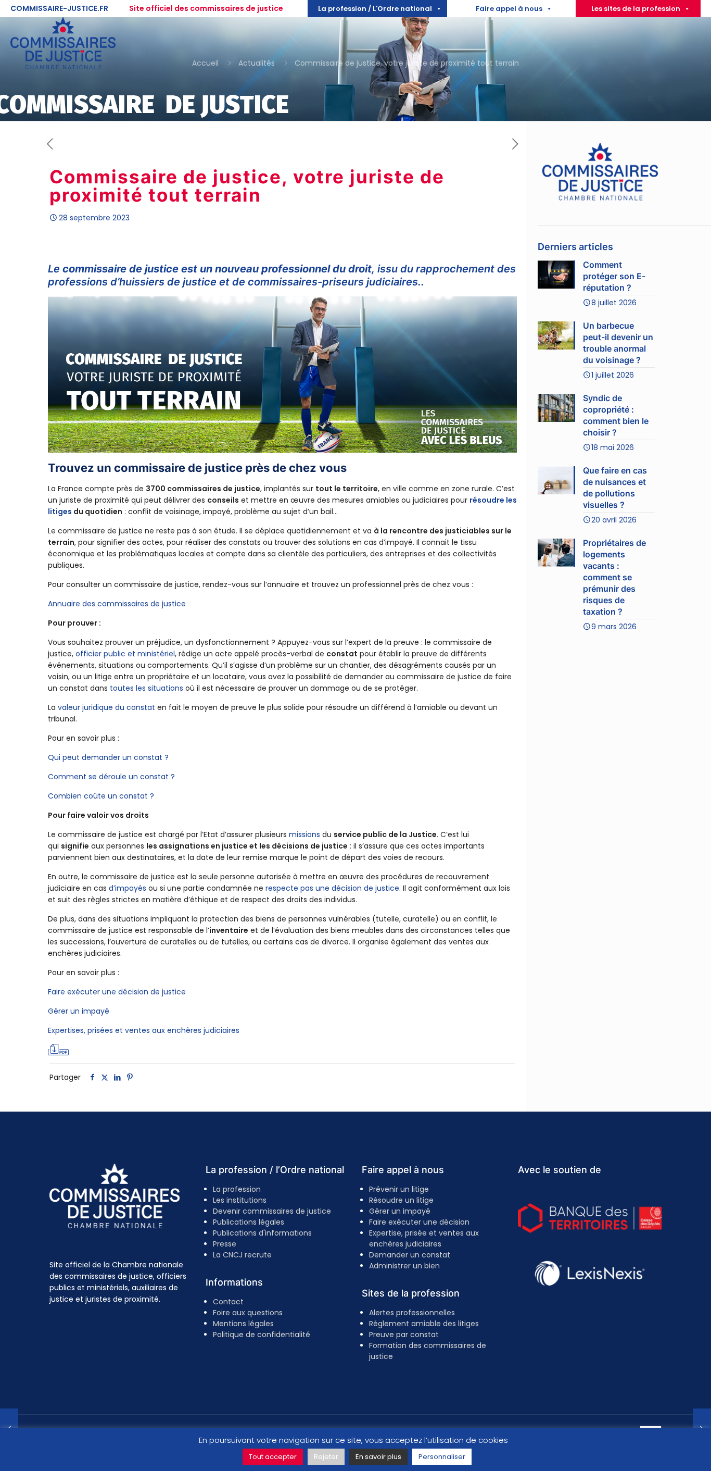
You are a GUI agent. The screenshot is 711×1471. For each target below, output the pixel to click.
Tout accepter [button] (273, 1457)
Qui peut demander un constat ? (108, 757)
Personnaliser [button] (441, 1457)
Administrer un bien (404, 1266)
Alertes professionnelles (412, 1312)
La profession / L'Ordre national (375, 9)
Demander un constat (409, 1255)
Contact (228, 1302)
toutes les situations (146, 688)
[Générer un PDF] (58, 1049)
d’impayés (127, 888)
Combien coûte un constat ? (101, 796)
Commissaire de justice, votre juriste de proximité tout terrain (407, 63)
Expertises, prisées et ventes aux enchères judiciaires (143, 1030)
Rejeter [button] (326, 1457)
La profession (237, 1189)
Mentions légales (243, 1323)
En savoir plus (378, 1457)
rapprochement (455, 269)
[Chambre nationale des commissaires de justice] (63, 66)
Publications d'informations (262, 1233)
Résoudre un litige (401, 1200)
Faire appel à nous (509, 9)
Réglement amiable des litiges (424, 1323)
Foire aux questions (248, 1312)
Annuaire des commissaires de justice (117, 604)
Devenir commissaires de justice (272, 1211)
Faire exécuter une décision (419, 1222)
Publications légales (248, 1222)
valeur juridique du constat (106, 707)
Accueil (205, 63)
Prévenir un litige (399, 1189)
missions (304, 834)
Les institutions (239, 1200)
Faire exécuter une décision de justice (117, 992)
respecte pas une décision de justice (332, 888)
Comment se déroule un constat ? (111, 776)
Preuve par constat (404, 1334)
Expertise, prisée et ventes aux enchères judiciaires (424, 1238)
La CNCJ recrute (242, 1255)
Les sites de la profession (635, 9)
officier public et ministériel (125, 654)
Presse (224, 1244)
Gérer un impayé (78, 1011)
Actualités (256, 63)
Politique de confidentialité (261, 1334)
